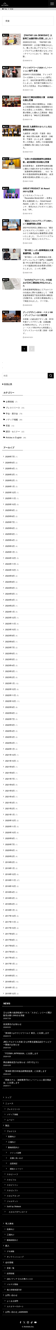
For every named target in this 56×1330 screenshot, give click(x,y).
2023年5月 (11, 659)
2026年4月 (11, 468)
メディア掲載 (14, 419)
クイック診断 (14, 1152)
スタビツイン (12, 1185)
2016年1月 (11, 987)
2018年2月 (11, 903)
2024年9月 (11, 575)
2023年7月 (11, 647)
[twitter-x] (24, 1322)
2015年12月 (12, 993)
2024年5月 (11, 593)
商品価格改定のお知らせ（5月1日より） (21, 1063)
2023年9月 (11, 635)
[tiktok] (31, 1322)
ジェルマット (12, 1201)
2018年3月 (11, 898)
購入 (7, 1245)
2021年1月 (11, 814)
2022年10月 (12, 701)
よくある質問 (12, 1301)
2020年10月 (12, 832)
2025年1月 (11, 551)
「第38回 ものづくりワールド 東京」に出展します (26, 1034)
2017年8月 (11, 939)
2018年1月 (11, 909)
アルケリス (11, 1131)
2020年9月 (11, 838)
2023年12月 (12, 617)
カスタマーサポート (15, 1306)
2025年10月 (12, 504)
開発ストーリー (15, 1169)
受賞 (10, 425)
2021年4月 (11, 796)
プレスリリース (15, 407)
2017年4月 (11, 957)
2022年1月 (11, 748)
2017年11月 (12, 921)
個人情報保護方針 (14, 1289)
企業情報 (11, 401)
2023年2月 (11, 677)
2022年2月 (11, 742)
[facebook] (20, 1322)
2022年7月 (11, 719)
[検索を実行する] (51, 375)
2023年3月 (11, 671)
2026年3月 (11, 474)
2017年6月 (11, 945)
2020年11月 (12, 826)
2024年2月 (11, 605)
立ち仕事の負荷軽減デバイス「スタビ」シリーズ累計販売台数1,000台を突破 (27, 1015)
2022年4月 (11, 730)
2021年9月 (11, 766)
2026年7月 (11, 456)
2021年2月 (11, 808)
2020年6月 (11, 850)
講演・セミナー (15, 431)
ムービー (10, 1120)
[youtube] (35, 1322)
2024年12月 (12, 557)
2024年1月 (11, 611)
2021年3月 (11, 802)
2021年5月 (11, 790)
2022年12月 (12, 689)
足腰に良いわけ (15, 1158)
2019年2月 (11, 862)
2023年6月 (11, 653)
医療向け (12, 1136)
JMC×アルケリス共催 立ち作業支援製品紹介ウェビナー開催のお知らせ (27, 1044)
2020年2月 (11, 856)
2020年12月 (12, 820)
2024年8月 (11, 581)
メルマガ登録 (12, 1284)
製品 (7, 1125)
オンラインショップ (15, 1256)
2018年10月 (12, 886)
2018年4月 (11, 891)
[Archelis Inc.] (5, 4)
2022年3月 (11, 736)
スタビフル (11, 1179)
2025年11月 (12, 498)
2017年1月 (11, 963)
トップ (8, 1097)
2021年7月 (11, 778)
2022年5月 (11, 724)
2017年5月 (11, 951)
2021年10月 (12, 760)
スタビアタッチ (13, 1195)
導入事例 (9, 1223)
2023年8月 (11, 641)
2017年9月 (11, 933)
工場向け (12, 1142)
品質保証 (12, 1163)
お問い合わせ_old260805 (16, 1311)
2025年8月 (11, 516)
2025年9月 (11, 510)
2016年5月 (11, 975)
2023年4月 (11, 665)
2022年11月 (12, 695)
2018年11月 (12, 880)
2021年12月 (12, 754)
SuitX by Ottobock (14, 1206)
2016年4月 (12, 981)
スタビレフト (12, 1190)
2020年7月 (11, 844)
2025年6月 (11, 528)
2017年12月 (12, 915)
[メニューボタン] (52, 4)
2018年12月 (12, 874)
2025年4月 (11, 540)
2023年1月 (12, 683)
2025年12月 (12, 492)
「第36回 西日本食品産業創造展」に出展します (25, 1072)
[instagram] (28, 1322)
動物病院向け (13, 1147)
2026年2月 (11, 480)
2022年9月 (11, 707)
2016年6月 (11, 969)
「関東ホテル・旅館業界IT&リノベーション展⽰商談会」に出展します (27, 1082)
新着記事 (8, 383)
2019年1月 (11, 868)
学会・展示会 (14, 413)
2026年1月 (11, 486)
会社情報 (9, 1262)
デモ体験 (10, 1251)
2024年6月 (11, 587)
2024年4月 (11, 599)
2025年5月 (11, 533)
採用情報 (10, 1273)
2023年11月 (12, 623)
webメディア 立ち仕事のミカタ (20, 1279)
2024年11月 (12, 563)
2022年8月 (11, 712)
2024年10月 (12, 569)
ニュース (9, 1103)
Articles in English (16, 437)
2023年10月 (12, 629)
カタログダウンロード (17, 1212)
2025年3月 (11, 546)
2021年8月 (11, 772)
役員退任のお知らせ (12, 1025)
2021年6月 (11, 784)
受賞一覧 (10, 1268)
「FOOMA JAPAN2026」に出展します (20, 1055)
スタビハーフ (12, 1174)
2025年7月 (11, 522)
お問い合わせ (11, 1295)
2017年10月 (12, 927)
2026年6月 (11, 462)
